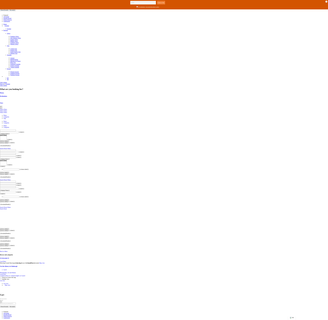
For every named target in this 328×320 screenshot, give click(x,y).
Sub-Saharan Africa (15, 38)
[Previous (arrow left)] (0, 300)
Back (5, 209)
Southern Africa (14, 42)
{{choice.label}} (24, 169)
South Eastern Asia (15, 52)
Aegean (12, 58)
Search (2, 148)
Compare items (10, 275)
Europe (9, 69)
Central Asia (13, 49)
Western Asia (13, 53)
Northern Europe (14, 75)
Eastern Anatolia (14, 65)
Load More (3, 261)
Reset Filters (7, 148)
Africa (8, 33)
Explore (6, 25)
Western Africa (14, 44)
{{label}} (21, 132)
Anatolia (9, 55)
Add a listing (3, 82)
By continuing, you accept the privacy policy (148, 7)
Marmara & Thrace (15, 61)
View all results (4, 10)
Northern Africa (14, 36)
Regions (5, 30)
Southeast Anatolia (15, 64)
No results (12, 10)
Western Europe (14, 72)
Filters (2, 109)
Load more (3, 274)
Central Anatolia (14, 67)
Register (8, 84)
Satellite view (5, 279)
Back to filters (4, 251)
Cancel (23, 275)
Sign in (2, 84)
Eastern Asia (13, 50)
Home (5, 24)
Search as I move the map (9, 277)
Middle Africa (14, 41)
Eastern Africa (14, 39)
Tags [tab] (4, 118)
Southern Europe (14, 73)
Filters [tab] (5, 115)
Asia (8, 45)
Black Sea (13, 62)
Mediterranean (14, 59)
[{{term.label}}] (3, 135)
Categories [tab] (6, 117)
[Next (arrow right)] (2, 300)
